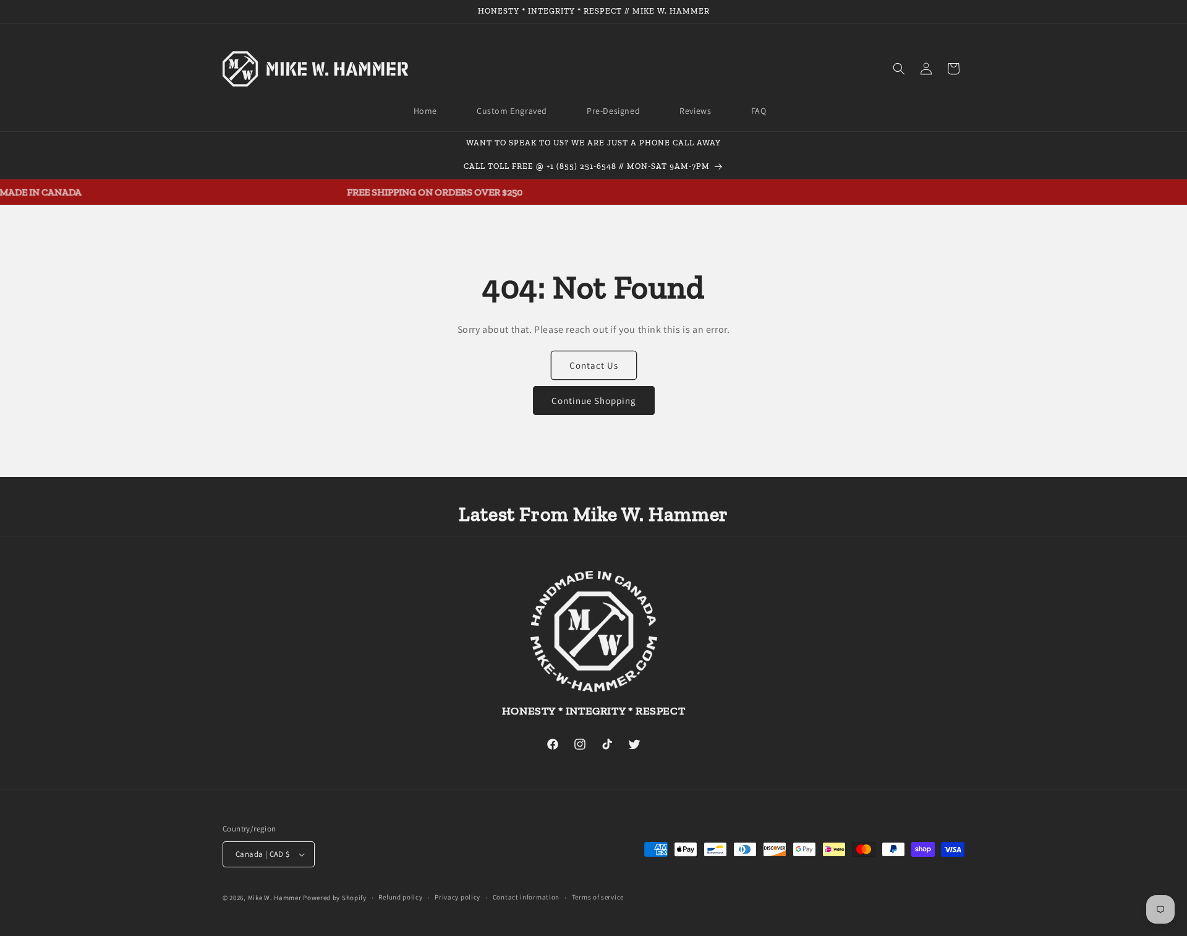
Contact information (526, 897)
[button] (899, 68)
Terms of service (598, 897)
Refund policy (400, 897)
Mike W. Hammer (275, 897)
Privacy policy (457, 897)
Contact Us (593, 365)
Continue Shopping (593, 400)
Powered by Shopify (335, 897)
